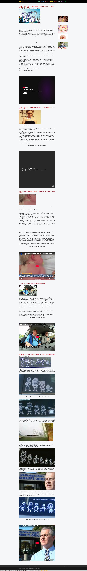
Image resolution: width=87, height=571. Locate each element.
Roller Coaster (35, 8)
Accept (42, 570)
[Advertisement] (35, 74)
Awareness (20, 356)
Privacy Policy (45, 570)
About (62, 1)
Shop (65, 1)
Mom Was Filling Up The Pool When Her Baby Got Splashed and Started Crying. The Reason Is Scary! (37, 192)
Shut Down (38, 8)
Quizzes (55, 1)
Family (26, 356)
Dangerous (30, 8)
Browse (59, 1)
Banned (25, 8)
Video (41, 8)
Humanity (46, 1)
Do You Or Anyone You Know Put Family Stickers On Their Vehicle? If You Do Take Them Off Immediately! (37, 355)
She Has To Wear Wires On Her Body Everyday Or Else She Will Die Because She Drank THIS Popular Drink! (37, 108)
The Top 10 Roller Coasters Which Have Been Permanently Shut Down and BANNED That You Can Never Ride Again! (36, 7)
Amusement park (21, 8)
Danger (28, 8)
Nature (39, 1)
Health (42, 1)
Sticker (28, 356)
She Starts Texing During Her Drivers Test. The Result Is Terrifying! (32, 283)
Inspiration (51, 1)
